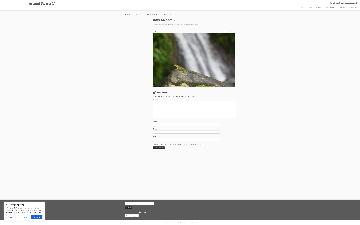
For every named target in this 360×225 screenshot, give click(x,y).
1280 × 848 (179, 24)
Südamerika (353, 8)
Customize (12, 217)
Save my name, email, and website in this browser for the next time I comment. (179, 144)
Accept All (36, 217)
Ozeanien (342, 8)
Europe (318, 8)
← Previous (156, 32)
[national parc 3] (194, 60)
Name (155, 121)
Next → (232, 32)
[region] (24, 211)
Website (155, 136)
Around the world (41, 3)
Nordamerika (330, 8)
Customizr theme (195, 222)
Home (127, 14)
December (138, 14)
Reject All (24, 217)
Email (155, 129)
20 (143, 14)
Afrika (302, 8)
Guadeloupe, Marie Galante (154, 14)
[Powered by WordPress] (180, 221)
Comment (156, 99)
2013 (131, 14)
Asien (310, 8)
